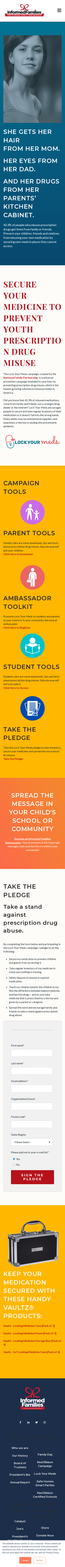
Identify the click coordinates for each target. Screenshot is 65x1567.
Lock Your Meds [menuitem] (45, 1473)
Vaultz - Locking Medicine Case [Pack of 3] (29, 1325)
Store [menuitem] (45, 1527)
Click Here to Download (18, 554)
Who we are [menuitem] (20, 1448)
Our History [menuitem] (20, 1455)
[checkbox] (32, 1161)
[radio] (33, 1159)
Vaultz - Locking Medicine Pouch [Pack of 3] (29, 1333)
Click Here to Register (16, 627)
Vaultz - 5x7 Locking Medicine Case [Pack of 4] (31, 1351)
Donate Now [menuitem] (45, 1535)
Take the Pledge (13, 758)
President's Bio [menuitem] (20, 1474)
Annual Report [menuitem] (20, 1482)
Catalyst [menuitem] (20, 1521)
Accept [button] (25, 1560)
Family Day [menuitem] (45, 1454)
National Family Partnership (20, 377)
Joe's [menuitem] (20, 1528)
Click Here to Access (15, 687)
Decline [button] (39, 1560)
